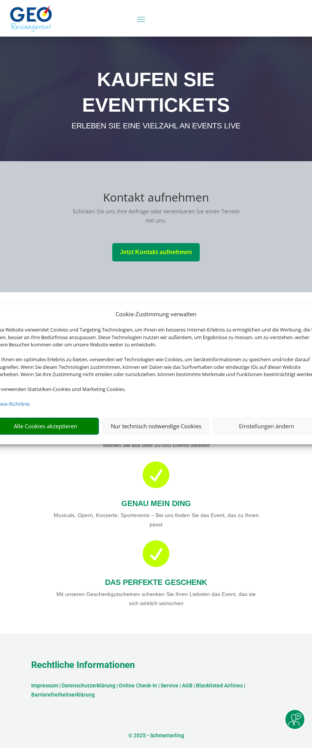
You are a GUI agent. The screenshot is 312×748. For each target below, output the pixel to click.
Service (169, 685)
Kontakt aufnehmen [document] (156, 198)
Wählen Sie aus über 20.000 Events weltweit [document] (156, 445)
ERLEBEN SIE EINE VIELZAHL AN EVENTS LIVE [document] (156, 126)
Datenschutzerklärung (88, 685)
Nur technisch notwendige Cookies (156, 426)
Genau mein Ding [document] (156, 503)
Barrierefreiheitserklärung (63, 695)
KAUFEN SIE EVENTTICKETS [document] (156, 92)
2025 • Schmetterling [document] (158, 735)
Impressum (44, 685)
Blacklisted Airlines (219, 685)
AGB (187, 685)
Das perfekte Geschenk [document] (156, 582)
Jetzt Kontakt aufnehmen (156, 252)
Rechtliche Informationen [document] (83, 665)
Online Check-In (138, 685)
